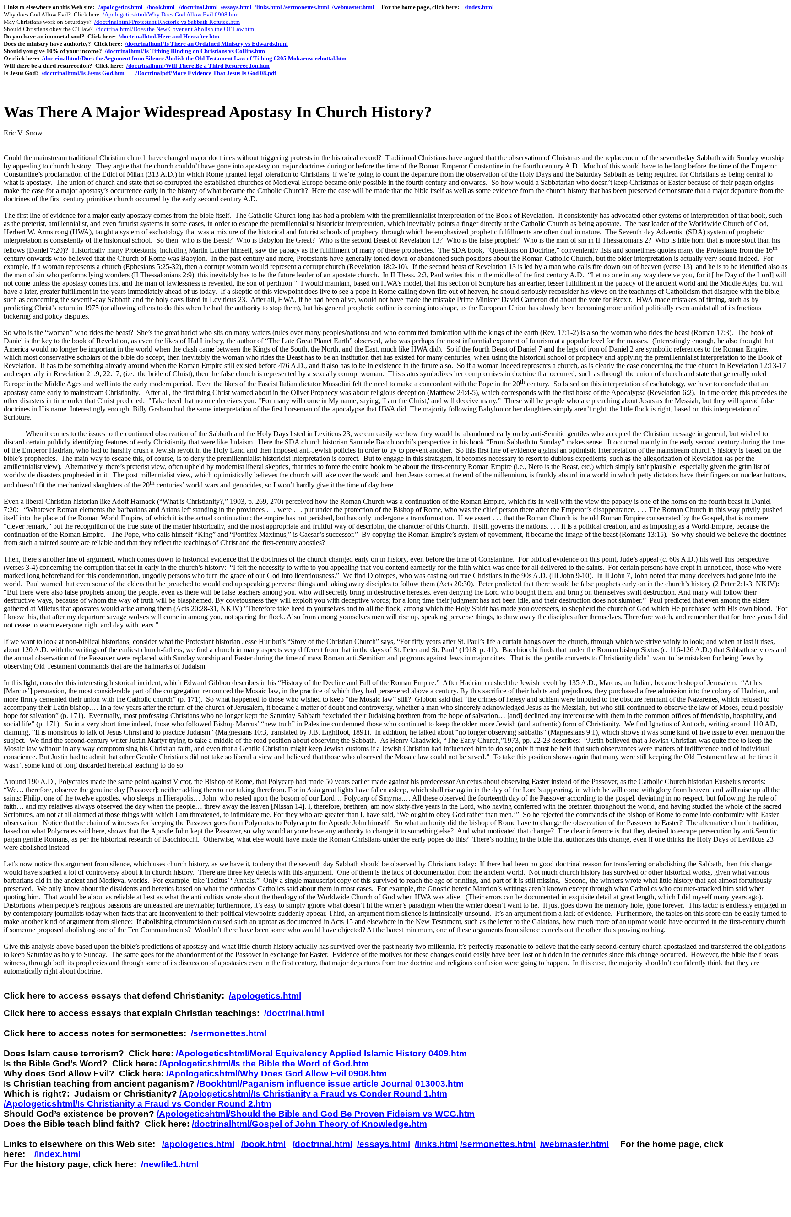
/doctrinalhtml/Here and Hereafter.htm (169, 36)
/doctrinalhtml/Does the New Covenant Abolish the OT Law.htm (175, 29)
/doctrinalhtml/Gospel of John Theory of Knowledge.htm (309, 1124)
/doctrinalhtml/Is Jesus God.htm (83, 73)
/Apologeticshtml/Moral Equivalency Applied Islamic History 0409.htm (321, 1053)
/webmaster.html (353, 7)
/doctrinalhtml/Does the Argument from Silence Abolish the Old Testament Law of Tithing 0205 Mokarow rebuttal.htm (194, 58)
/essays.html (236, 7)
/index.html (479, 7)
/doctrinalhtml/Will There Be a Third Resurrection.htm (198, 65)
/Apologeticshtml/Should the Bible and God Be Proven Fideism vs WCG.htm (316, 1114)
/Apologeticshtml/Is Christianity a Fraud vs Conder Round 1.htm (313, 1093)
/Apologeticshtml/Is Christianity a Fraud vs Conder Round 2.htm (137, 1104)
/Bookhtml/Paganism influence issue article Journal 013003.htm (330, 1083)
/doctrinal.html (198, 7)
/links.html (268, 7)
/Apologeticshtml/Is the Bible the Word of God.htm (264, 1063)
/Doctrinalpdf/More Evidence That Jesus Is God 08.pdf (205, 73)
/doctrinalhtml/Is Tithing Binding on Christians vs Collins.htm (185, 51)
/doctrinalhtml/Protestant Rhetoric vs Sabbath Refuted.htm (167, 21)
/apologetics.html (120, 7)
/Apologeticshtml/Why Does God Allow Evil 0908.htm (170, 14)
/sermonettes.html (306, 7)
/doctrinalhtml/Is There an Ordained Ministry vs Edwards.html (206, 43)
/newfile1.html (170, 1164)
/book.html (161, 7)
